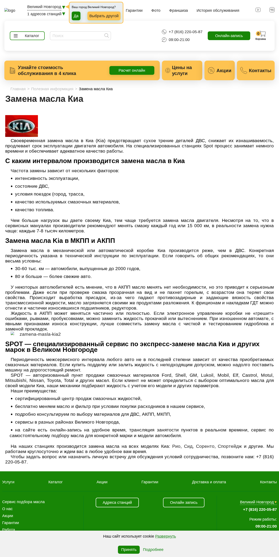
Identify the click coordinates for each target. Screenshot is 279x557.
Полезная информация (52, 89)
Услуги (8, 482)
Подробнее (153, 549)
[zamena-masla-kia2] (36, 334)
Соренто (205, 446)
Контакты (268, 482)
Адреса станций (117, 502)
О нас (7, 509)
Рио (176, 446)
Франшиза (178, 10)
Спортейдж (230, 446)
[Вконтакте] (272, 11)
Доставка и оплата (209, 482)
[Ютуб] (258, 11)
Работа (8, 530)
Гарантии (134, 10)
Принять (128, 549)
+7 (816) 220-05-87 (185, 32)
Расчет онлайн (132, 70)
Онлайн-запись (229, 36)
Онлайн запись (183, 502)
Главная (18, 89)
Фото (155, 10)
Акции (102, 482)
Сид (188, 446)
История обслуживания (218, 10)
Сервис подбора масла (23, 502)
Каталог (55, 482)
